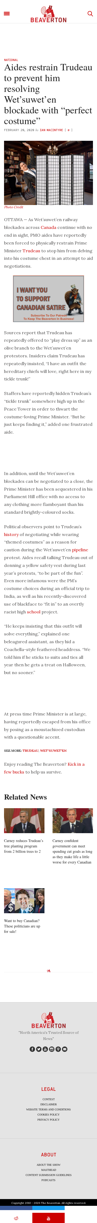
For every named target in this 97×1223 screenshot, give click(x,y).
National (11, 60)
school (33, 611)
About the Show (48, 1164)
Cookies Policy (48, 1114)
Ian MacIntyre (51, 130)
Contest (49, 1099)
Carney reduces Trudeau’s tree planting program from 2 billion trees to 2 (23, 846)
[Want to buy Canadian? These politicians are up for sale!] (24, 900)
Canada (48, 227)
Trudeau (31, 250)
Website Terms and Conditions (48, 1109)
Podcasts (48, 1180)
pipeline (80, 549)
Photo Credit (13, 207)
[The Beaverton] (48, 14)
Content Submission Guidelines (49, 1175)
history (11, 534)
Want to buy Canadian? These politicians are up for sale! (22, 926)
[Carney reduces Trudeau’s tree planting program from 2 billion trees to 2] (24, 820)
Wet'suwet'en (53, 751)
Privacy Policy (48, 1119)
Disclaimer (48, 1104)
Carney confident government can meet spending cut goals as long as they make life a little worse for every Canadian (72, 851)
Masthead (48, 1169)
